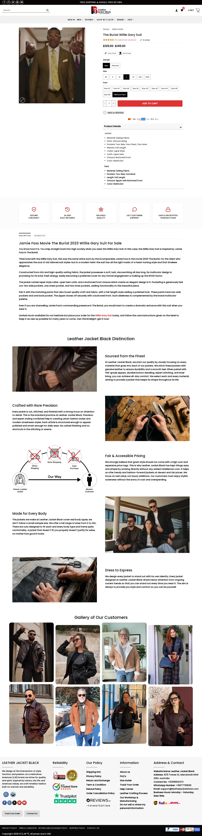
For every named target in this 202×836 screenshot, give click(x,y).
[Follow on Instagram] (9, 2)
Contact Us (32, 813)
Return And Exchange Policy (52, 828)
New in (71, 19)
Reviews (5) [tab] (39, 235)
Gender (106, 60)
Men (79, 19)
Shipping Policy (77, 828)
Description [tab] (25, 235)
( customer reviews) (125, 39)
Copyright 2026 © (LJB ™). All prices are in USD (26, 833)
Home (106, 29)
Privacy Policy (9, 828)
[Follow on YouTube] (22, 2)
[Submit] (47, 10)
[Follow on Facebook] (4, 2)
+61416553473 (175, 781)
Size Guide (126, 53)
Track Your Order (12, 813)
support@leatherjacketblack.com (180, 788)
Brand (120, 19)
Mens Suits (117, 29)
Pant (105, 83)
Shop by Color (105, 19)
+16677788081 (183, 785)
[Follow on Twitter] (13, 2)
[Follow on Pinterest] (17, 2)
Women (89, 19)
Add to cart (150, 103)
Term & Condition (28, 828)
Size (105, 71)
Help (130, 19)
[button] (176, 10)
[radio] (106, 65)
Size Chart (112, 53)
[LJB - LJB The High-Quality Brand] (101, 10)
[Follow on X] (14, 802)
